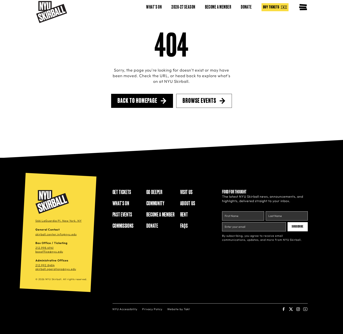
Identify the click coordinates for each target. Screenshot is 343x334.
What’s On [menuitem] (154, 7)
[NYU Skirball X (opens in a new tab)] (291, 309)
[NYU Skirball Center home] (52, 202)
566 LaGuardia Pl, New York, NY (58, 221)
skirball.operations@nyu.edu (55, 269)
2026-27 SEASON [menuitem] (183, 7)
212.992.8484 (45, 265)
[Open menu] (303, 7)
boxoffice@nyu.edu (49, 251)
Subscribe (298, 226)
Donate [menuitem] (246, 7)
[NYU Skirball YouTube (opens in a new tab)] (305, 309)
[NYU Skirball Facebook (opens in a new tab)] (283, 309)
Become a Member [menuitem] (218, 7)
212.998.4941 (44, 248)
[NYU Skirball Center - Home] (51, 12)
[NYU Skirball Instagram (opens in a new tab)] (298, 309)
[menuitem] (275, 7)
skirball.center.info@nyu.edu (56, 234)
